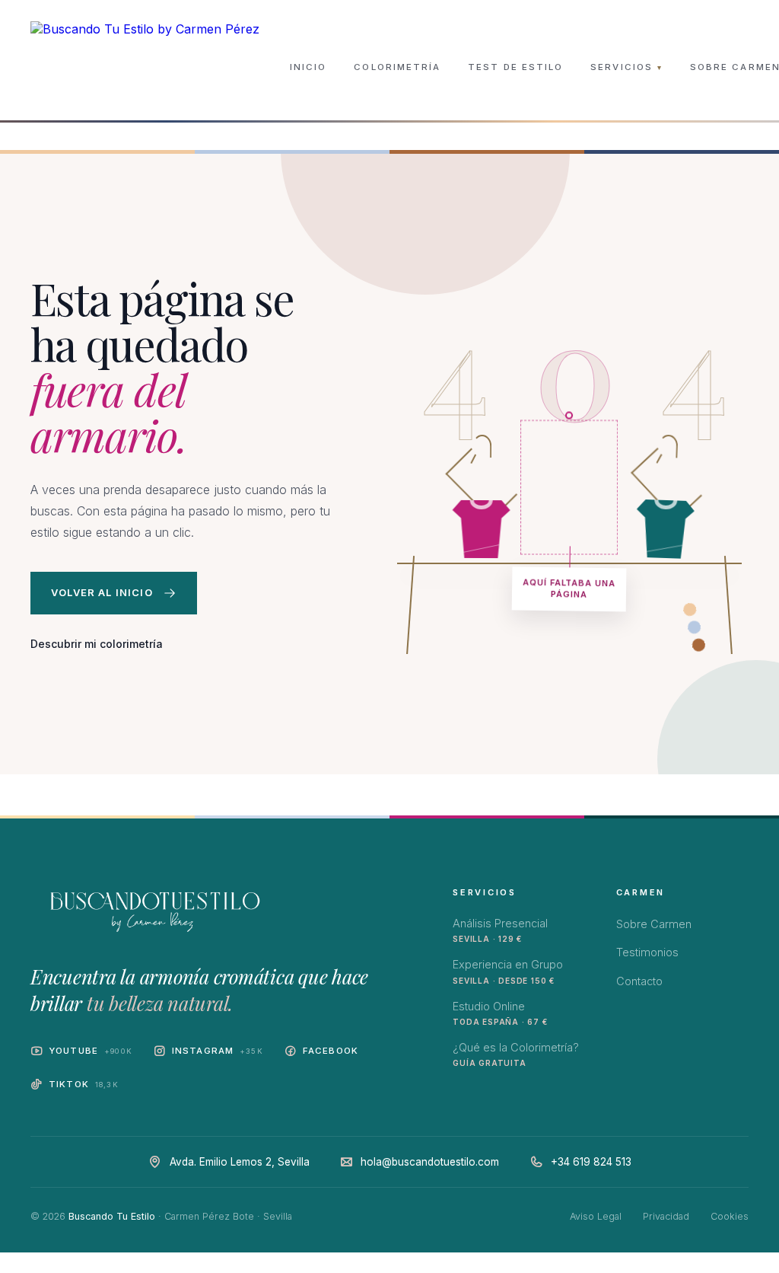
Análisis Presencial (500, 930)
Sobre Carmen (654, 923)
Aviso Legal (596, 1216)
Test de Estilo (515, 67)
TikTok (84, 1084)
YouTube (90, 1050)
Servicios (626, 67)
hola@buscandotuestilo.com (430, 1162)
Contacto (639, 981)
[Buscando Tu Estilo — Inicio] (144, 67)
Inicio (308, 67)
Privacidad (666, 1216)
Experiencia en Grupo (508, 971)
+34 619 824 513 (591, 1162)
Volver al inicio (102, 592)
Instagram (217, 1050)
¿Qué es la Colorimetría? (516, 1054)
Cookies (730, 1216)
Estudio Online (500, 1013)
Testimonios (647, 952)
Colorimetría (397, 67)
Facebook (330, 1050)
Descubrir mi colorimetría (96, 643)
